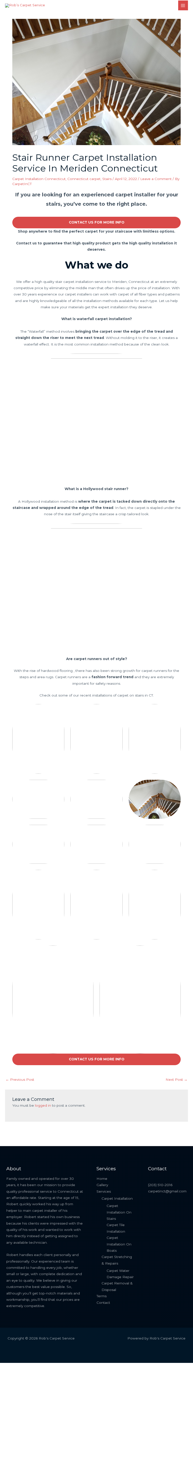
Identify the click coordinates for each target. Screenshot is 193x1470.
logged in (43, 1105)
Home (101, 1179)
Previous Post (20, 1079)
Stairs (107, 179)
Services (103, 1191)
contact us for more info (96, 222)
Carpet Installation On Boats (119, 1244)
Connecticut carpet (84, 179)
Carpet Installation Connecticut (39, 179)
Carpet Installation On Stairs (119, 1212)
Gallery (102, 1185)
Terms (101, 1296)
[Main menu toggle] (183, 5)
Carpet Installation (117, 1198)
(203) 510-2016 (160, 1185)
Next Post (176, 1079)
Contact (103, 1303)
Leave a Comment (156, 179)
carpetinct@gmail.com (167, 1191)
